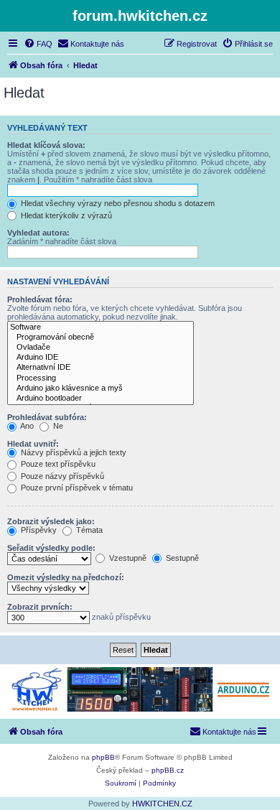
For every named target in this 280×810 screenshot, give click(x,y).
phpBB (103, 757)
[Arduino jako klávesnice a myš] (100, 388)
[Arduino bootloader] (100, 399)
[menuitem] (38, 43)
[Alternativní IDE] (100, 368)
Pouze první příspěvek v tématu (76, 487)
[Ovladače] (100, 348)
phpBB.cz (167, 770)
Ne (57, 426)
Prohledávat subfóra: (47, 417)
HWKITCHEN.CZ (162, 803)
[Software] (100, 327)
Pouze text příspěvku (57, 464)
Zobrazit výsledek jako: (51, 521)
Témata (88, 530)
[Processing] (100, 378)
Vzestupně (126, 558)
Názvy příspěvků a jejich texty (72, 452)
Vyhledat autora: (38, 232)
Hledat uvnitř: (33, 443)
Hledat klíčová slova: (46, 145)
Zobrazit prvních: (40, 606)
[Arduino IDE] (100, 358)
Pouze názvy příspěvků (61, 476)
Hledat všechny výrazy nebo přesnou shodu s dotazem (117, 203)
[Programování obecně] (100, 337)
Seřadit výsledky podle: (51, 548)
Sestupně (181, 558)
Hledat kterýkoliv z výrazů (65, 215)
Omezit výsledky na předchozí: (65, 577)
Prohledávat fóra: (40, 299)
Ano (26, 426)
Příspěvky (38, 530)
